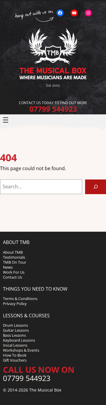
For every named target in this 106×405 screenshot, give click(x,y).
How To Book (14, 355)
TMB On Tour (14, 262)
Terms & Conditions (20, 298)
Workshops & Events (21, 350)
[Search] (95, 186)
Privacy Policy (15, 303)
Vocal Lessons (15, 345)
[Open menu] (5, 120)
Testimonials (14, 257)
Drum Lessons (15, 325)
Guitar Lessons (16, 330)
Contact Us (12, 277)
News (8, 267)
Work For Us (13, 272)
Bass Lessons (14, 335)
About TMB (13, 252)
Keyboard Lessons (19, 340)
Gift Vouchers (14, 360)
